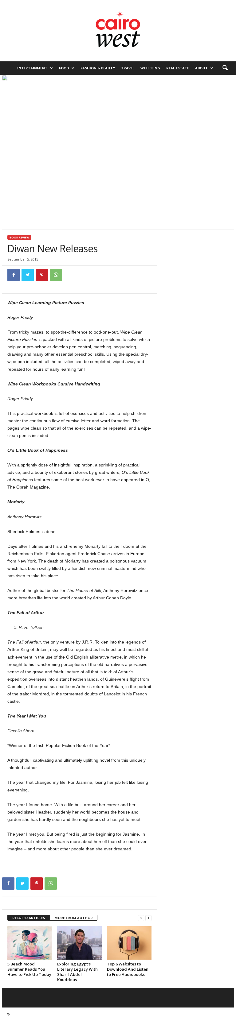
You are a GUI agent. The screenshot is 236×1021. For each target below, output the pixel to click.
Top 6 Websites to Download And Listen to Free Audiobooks (127, 969)
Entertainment (32, 68)
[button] (225, 68)
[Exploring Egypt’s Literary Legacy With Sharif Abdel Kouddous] (79, 942)
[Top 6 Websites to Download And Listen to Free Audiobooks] (129, 942)
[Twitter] (28, 275)
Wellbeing (150, 68)
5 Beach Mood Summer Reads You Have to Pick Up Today (29, 969)
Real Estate (177, 68)
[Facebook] (13, 275)
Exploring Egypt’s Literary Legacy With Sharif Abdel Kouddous (77, 971)
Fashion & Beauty (98, 68)
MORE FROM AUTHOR (73, 917)
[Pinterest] (42, 275)
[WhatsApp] (56, 275)
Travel (127, 68)
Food (64, 68)
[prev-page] (141, 918)
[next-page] (148, 918)
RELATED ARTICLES (28, 917)
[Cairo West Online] (118, 30)
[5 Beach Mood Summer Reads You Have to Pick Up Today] (29, 942)
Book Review (19, 237)
